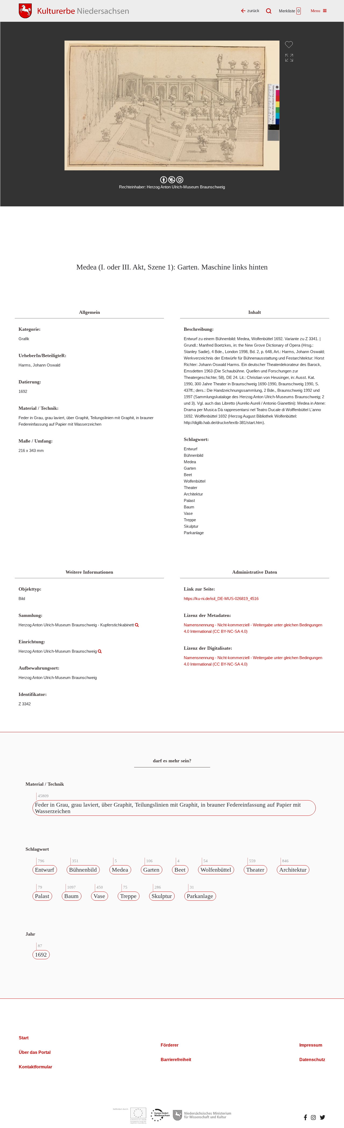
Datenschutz (312, 1059)
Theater (255, 869)
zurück (253, 10)
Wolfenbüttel (215, 869)
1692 (41, 954)
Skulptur (162, 896)
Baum (71, 896)
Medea (120, 869)
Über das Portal (35, 1052)
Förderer (169, 1045)
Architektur (292, 869)
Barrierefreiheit (176, 1059)
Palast (42, 896)
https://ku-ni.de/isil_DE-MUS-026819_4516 (221, 598)
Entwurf (44, 869)
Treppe (128, 896)
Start (23, 1038)
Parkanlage (200, 896)
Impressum (310, 1045)
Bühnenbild (83, 869)
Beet (179, 869)
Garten (151, 869)
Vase (99, 896)
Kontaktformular (35, 1067)
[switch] (289, 45)
